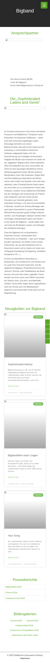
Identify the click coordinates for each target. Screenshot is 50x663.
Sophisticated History (20, 364)
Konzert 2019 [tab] (11, 593)
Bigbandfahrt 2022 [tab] (13, 587)
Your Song (14, 535)
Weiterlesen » (14, 386)
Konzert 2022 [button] (16, 621)
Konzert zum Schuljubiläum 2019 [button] (24, 630)
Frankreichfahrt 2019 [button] (24, 625)
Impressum (25, 658)
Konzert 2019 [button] (32, 621)
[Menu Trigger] (44, 5)
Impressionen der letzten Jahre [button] (25, 635)
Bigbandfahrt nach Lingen (23, 455)
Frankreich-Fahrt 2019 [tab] (15, 598)
